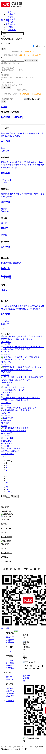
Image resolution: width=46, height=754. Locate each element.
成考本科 (10, 677)
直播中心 (12, 17)
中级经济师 (16, 263)
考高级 (17, 136)
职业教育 (5, 314)
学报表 (33, 162)
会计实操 (10, 651)
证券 (16, 133)
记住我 (7, 43)
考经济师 (9, 133)
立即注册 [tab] (10, 27)
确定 (16, 496)
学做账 (21, 162)
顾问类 (4, 223)
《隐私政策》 (36, 55)
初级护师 (13, 306)
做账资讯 (10, 691)
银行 (20, 133)
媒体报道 (10, 696)
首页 (10, 12)
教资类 (4, 194)
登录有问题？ (18, 52)
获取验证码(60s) (31, 60)
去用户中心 (40, 46)
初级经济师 (6, 263)
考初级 (25, 133)
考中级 (32, 133)
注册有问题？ (23, 90)
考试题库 (12, 19)
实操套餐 (5, 167)
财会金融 (5, 268)
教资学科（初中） (32, 194)
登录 (3, 49)
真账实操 (5, 172)
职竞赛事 (12, 30)
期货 (5, 309)
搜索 (3, 101)
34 (7, 489)
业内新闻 (10, 694)
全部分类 (4, 107)
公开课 (29, 309)
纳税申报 (10, 665)
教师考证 (5, 201)
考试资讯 (10, 688)
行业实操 (13, 167)
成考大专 (10, 679)
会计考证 (5, 141)
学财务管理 (19, 165)
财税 (39, 309)
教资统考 (11, 194)
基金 (3, 133)
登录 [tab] (8, 24)
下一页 (9, 492)
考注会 (38, 133)
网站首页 (10, 637)
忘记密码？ (29, 52)
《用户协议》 (24, 55)
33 (7, 487)
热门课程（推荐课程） (12, 117)
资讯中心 (12, 22)
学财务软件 (8, 165)
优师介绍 (12, 25)
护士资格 (5, 306)
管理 (35, 309)
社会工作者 (33, 306)
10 (7, 483)
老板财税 (22, 309)
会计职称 (10, 660)
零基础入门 (6, 162)
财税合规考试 (38, 165)
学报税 (27, 162)
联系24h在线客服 (26, 678)
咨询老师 (5, 628)
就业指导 (28, 165)
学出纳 (14, 162)
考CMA (10, 136)
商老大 (4, 290)
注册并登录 (6, 88)
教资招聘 (20, 194)
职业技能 (5, 247)
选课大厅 (12, 14)
